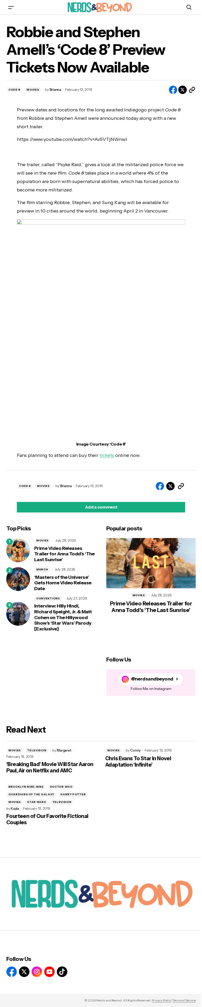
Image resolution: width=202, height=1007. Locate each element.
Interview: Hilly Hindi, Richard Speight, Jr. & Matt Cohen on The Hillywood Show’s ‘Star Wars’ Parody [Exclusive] (63, 617)
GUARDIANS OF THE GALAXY (31, 794)
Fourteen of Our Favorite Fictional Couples (47, 819)
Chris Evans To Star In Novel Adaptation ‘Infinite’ (138, 761)
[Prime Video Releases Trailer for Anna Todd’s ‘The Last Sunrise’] (18, 550)
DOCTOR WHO (61, 786)
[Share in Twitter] (182, 90)
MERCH (42, 569)
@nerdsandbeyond (152, 679)
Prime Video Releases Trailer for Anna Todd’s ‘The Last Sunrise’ (64, 554)
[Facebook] (11, 971)
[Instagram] (37, 971)
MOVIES (33, 89)
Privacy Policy (161, 1000)
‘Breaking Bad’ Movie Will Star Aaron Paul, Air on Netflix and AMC (49, 767)
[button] (11, 7)
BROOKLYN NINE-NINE (26, 786)
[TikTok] (62, 971)
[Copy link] (192, 90)
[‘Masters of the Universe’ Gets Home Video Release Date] (18, 579)
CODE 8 (14, 89)
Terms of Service (184, 1000)
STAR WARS (36, 802)
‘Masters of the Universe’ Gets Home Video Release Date (63, 583)
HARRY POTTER (73, 794)
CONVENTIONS (48, 598)
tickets (106, 455)
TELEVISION (36, 750)
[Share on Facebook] (173, 90)
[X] (24, 971)
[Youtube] (49, 971)
